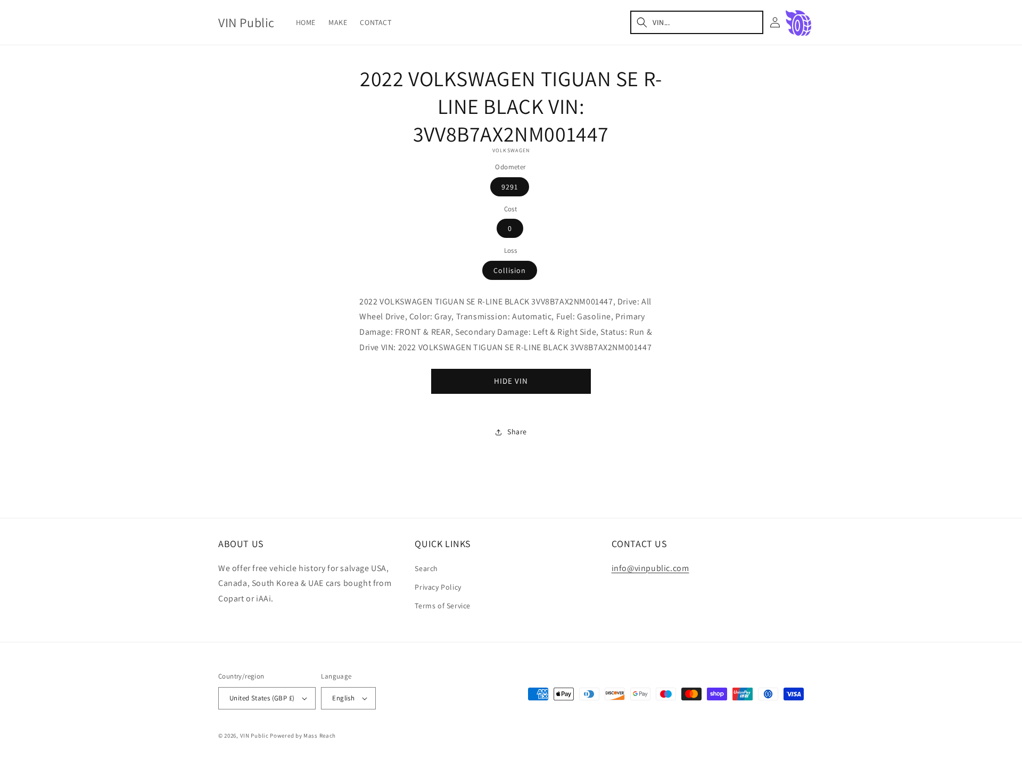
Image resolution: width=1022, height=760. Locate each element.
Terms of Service (443, 605)
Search (426, 568)
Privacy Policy (438, 587)
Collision (509, 270)
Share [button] (517, 431)
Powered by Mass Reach (303, 735)
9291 (509, 187)
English (343, 698)
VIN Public (254, 735)
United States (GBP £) (261, 698)
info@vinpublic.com (650, 568)
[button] (696, 22)
